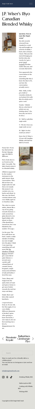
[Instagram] (3, 377)
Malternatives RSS (25, 383)
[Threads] (7, 377)
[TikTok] (11, 377)
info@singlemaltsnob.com (10, 371)
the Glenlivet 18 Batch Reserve (8, 251)
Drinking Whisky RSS (26, 377)
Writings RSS (23, 391)
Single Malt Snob (7, 4)
